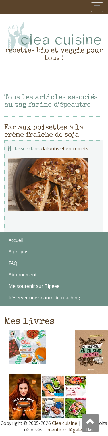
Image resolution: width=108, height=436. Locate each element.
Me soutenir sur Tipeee (34, 286)
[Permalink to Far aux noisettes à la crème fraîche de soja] (54, 184)
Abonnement (23, 274)
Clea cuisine (64, 423)
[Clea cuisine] (53, 38)
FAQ (13, 263)
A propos (18, 251)
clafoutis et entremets (64, 148)
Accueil (16, 240)
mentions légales (65, 430)
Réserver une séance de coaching (44, 297)
